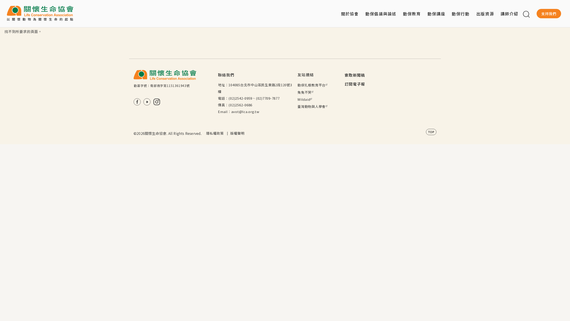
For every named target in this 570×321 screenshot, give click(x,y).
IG (156, 101)
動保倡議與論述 (380, 13)
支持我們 (548, 13)
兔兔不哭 (304, 92)
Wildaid (303, 99)
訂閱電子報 (355, 84)
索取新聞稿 (355, 75)
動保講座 (436, 13)
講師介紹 (509, 13)
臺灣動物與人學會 (311, 106)
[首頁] (40, 13)
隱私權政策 (215, 133)
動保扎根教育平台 (311, 85)
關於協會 (350, 13)
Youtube (147, 101)
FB (137, 101)
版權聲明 (237, 133)
